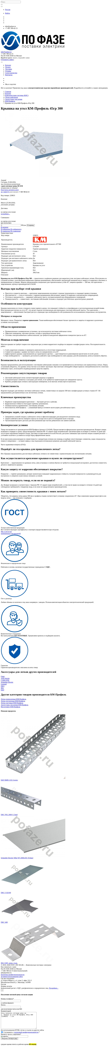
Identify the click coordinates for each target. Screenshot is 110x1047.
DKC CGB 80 (6, 893)
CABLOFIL (5, 680)
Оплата (8, 67)
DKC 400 (4, 922)
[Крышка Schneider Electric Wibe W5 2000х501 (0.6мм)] (33, 856)
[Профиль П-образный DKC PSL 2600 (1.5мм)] (22, 813)
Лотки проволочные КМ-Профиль (13, 699)
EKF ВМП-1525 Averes (9, 780)
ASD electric (5, 678)
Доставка (8, 69)
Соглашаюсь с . (21, 1032)
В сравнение (6, 231)
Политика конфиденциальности (12, 975)
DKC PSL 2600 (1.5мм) (9, 815)
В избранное (6, 229)
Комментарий (6, 1011)
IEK (2, 688)
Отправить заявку (7, 60)
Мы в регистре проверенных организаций (11, 532)
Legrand (4, 684)
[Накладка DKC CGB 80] (22, 891)
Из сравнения (16, 231)
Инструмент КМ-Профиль (10, 707)
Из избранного (16, 229)
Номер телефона (7, 999)
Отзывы (8, 71)
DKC (3, 686)
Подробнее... (53, 988)
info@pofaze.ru (6, 52)
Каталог (8, 65)
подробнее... (5, 214)
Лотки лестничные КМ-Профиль (13, 701)
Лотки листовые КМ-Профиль (12, 703)
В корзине (4, 227)
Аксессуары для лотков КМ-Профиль (14, 705)
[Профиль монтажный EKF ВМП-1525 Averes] (33, 778)
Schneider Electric (7, 682)
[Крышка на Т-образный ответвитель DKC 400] (20, 920)
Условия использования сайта (12, 976)
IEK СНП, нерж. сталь (9, 963)
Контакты (8, 75)
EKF (2, 690)
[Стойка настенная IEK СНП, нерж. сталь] (33, 961)
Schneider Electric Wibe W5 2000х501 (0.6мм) (17, 858)
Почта (3, 1005)
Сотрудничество (11, 73)
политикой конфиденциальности (26, 1032)
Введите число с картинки (11, 1034)
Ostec (3, 676)
